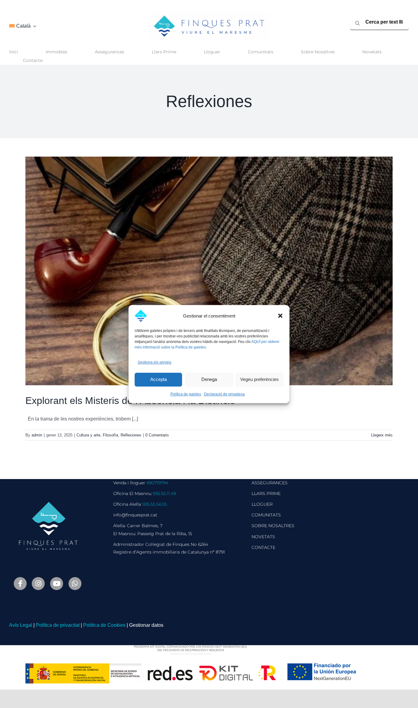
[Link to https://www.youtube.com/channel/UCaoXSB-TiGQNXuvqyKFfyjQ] (56, 583)
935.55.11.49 (164, 493)
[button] (280, 316)
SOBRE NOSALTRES (273, 525)
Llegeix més (382, 435)
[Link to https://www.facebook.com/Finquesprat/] (20, 583)
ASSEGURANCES (270, 482)
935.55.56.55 (154, 504)
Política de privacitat (58, 625)
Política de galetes (185, 394)
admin (37, 435)
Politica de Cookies (104, 625)
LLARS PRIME (266, 493)
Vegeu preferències (259, 379)
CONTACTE (263, 547)
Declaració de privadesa (224, 394)
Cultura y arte (88, 435)
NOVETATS (263, 536)
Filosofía (110, 435)
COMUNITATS (266, 515)
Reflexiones (131, 435)
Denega (209, 379)
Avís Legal (20, 625)
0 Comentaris (157, 435)
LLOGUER (262, 504)
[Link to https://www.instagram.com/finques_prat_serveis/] (38, 583)
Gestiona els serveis (154, 362)
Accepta (158, 379)
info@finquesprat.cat (135, 515)
